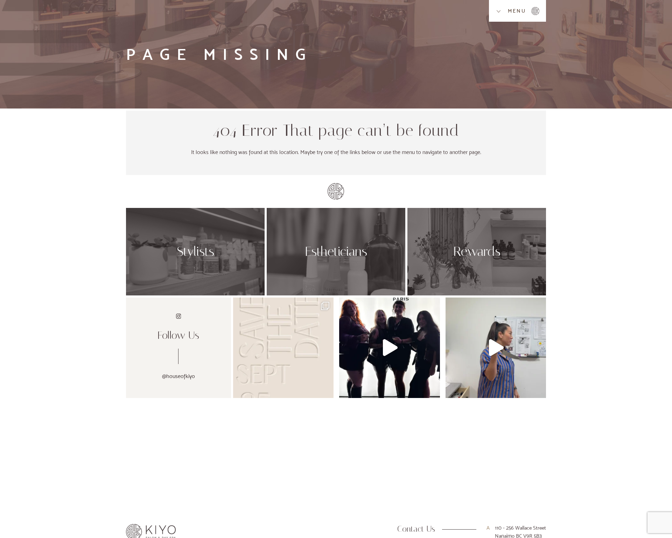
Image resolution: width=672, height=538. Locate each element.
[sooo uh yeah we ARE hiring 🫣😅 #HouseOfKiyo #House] (496, 348)
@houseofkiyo (178, 376)
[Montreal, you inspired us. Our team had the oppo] (389, 348)
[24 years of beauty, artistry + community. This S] (283, 348)
